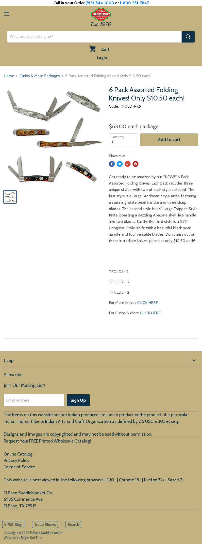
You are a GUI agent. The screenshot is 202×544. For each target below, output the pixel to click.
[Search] (188, 37)
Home (9, 75)
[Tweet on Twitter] (120, 164)
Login (102, 57)
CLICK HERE (147, 302)
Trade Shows (45, 524)
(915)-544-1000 (99, 2)
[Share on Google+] (128, 164)
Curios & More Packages (39, 75)
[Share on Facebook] (112, 164)
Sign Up (78, 400)
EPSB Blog (13, 524)
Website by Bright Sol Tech (23, 538)
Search (73, 524)
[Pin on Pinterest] (135, 164)
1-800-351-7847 (134, 2)
